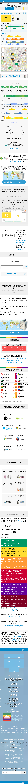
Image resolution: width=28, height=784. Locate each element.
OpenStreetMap (18, 70)
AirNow (20, 521)
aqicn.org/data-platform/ (14, 362)
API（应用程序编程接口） (14, 705)
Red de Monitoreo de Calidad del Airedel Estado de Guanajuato (14, 746)
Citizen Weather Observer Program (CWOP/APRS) (14, 740)
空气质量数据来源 (13, 698)
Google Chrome (8, 436)
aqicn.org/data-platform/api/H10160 (21, 242)
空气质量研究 (13, 684)
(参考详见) (14, 568)
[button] (12, 60)
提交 (23, 773)
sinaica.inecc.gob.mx (16, 161)
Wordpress (7, 446)
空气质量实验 (13, 689)
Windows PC (21, 425)
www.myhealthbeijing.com (14, 626)
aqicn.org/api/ (20, 249)
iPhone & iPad (7, 415)
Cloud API (20, 446)
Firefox (20, 436)
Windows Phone (7, 425)
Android (20, 415)
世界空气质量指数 (16, 636)
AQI (9, 13)
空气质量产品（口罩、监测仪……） (14, 703)
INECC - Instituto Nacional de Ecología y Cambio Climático (14, 743)
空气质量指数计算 (13, 700)
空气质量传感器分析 (14, 691)
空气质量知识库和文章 (14, 688)
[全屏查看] (26, 13)
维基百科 (10, 617)
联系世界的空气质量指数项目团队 (14, 679)
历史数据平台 (13, 706)
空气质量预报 (13, 701)
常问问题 (13, 695)
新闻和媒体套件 (14, 680)
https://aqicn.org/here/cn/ (14, 196)
